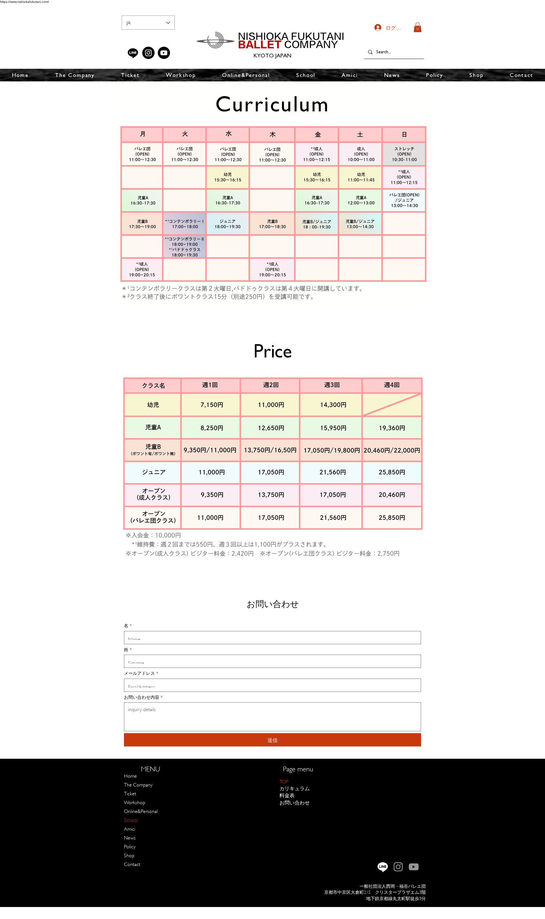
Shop (129, 855)
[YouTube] (164, 53)
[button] (417, 27)
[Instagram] (148, 53)
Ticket (130, 793)
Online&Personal (141, 811)
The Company (138, 784)
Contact (132, 864)
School (131, 819)
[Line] (133, 53)
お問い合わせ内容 (143, 697)
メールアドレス (141, 673)
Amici (129, 828)
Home (130, 775)
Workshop (134, 802)
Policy (130, 846)
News (130, 837)
